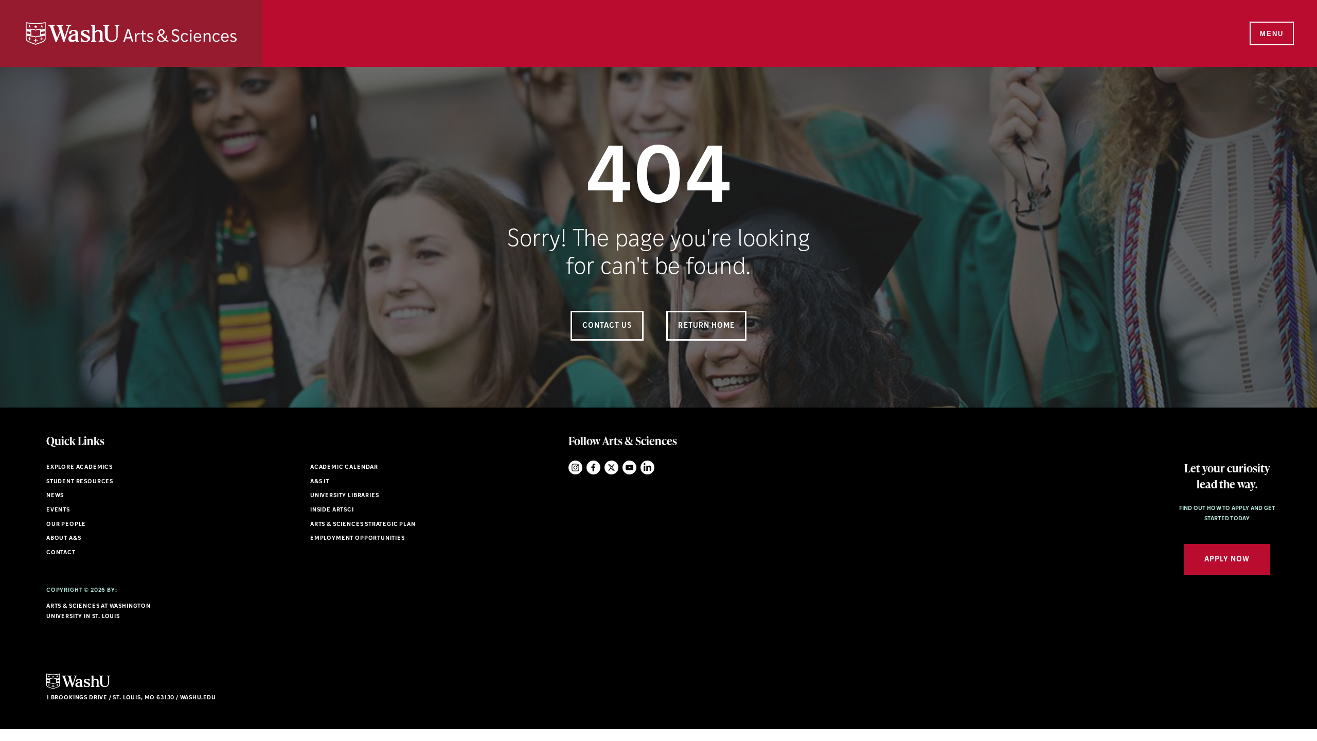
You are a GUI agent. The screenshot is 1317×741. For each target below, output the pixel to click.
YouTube (629, 467)
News (55, 496)
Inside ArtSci (332, 510)
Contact (61, 553)
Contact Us (607, 326)
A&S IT (319, 482)
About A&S (63, 538)
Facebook (593, 467)
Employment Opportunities (357, 538)
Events (58, 510)
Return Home (706, 326)
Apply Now (1227, 559)
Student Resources (79, 482)
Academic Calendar (344, 467)
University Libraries (344, 496)
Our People (66, 524)
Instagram (575, 467)
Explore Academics (79, 467)
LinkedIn (647, 467)
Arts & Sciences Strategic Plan (363, 524)
